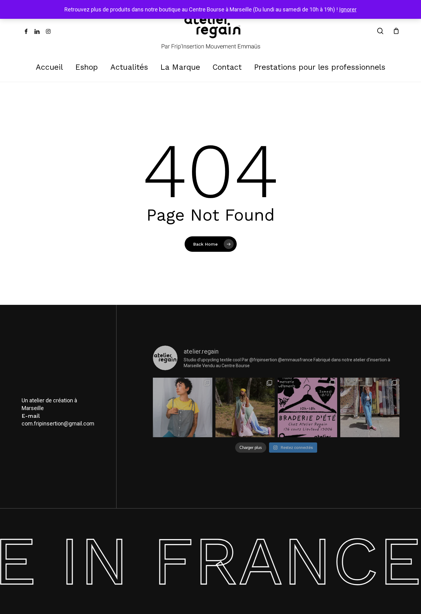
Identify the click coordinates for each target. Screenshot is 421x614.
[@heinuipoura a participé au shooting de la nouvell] (369, 407)
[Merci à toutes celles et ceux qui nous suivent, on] (182, 407)
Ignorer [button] (348, 9)
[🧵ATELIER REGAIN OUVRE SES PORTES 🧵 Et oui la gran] (307, 407)
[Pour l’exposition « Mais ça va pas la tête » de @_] (245, 407)
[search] (380, 31)
